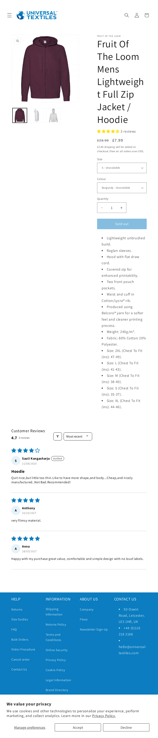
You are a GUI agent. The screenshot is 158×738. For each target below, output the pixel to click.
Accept (78, 727)
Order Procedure (23, 649)
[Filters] (57, 436)
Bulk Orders (19, 639)
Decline (126, 727)
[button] (9, 15)
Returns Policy (56, 624)
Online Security (57, 650)
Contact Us (19, 669)
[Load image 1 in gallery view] (20, 115)
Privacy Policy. (104, 715)
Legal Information (58, 680)
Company (87, 609)
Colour (101, 179)
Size (99, 159)
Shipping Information (54, 612)
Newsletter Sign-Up (94, 629)
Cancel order (20, 659)
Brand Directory (57, 690)
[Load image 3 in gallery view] (36, 115)
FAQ (14, 629)
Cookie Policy (55, 670)
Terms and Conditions (53, 637)
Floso (83, 619)
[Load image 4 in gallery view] (53, 115)
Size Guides (19, 619)
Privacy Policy (56, 660)
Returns (16, 609)
